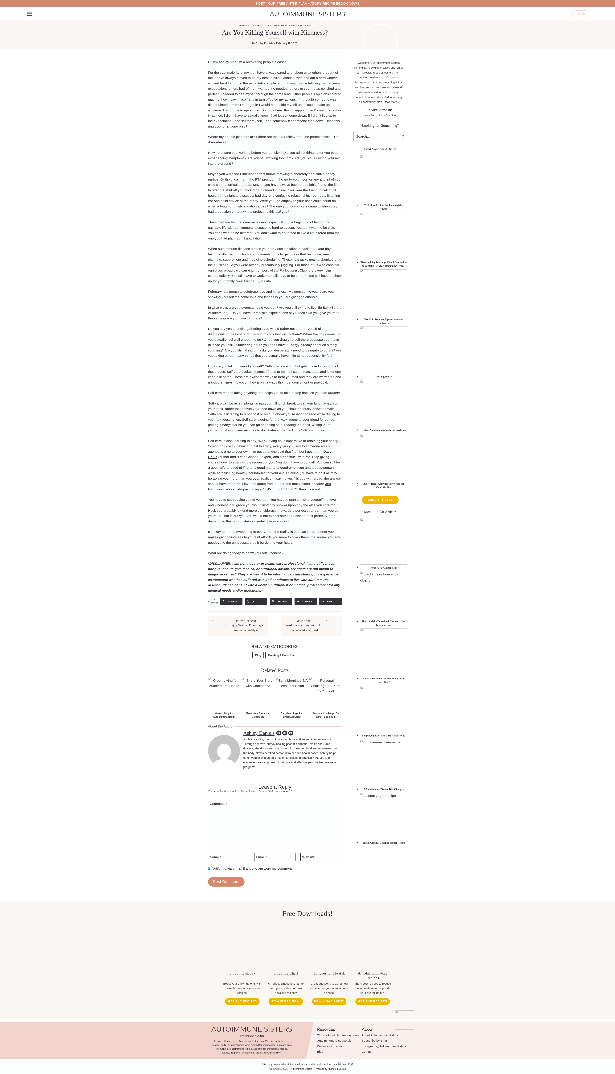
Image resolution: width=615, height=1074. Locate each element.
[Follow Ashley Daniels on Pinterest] (290, 733)
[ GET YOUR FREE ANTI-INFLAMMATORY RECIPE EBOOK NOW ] (307, 3)
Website (308, 857)
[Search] (403, 136)
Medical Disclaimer (271, 1052)
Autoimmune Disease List (334, 1040)
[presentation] (224, 694)
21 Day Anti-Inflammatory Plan (338, 1035)
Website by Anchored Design (331, 1068)
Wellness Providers (330, 1046)
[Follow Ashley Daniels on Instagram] (284, 733)
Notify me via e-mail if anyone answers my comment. (252, 868)
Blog (258, 655)
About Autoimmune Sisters (380, 1035)
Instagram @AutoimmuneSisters (384, 1046)
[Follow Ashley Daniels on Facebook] (278, 733)
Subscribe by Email (375, 1040)
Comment (218, 804)
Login (581, 13)
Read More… (392, 101)
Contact (367, 1051)
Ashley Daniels (264, 43)
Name (215, 857)
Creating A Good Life (281, 655)
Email (261, 857)
